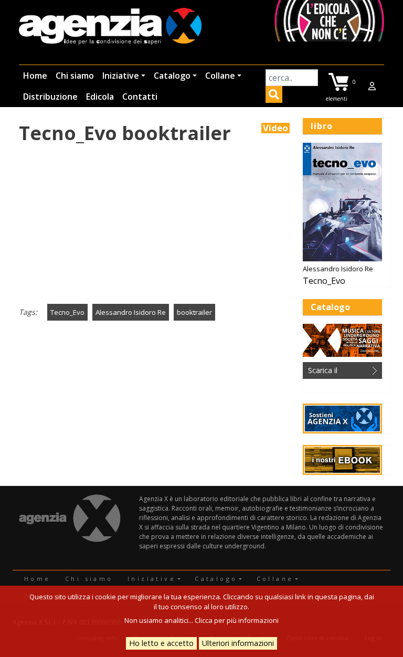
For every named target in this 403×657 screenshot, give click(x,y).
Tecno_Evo (67, 312)
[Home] (110, 27)
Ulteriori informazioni (238, 643)
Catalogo (172, 75)
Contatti (139, 96)
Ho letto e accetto (161, 643)
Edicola (100, 96)
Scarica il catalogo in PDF (335, 372)
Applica (274, 96)
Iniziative (120, 75)
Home (35, 75)
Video (275, 128)
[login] (372, 86)
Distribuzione (50, 96)
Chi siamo (75, 75)
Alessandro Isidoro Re (131, 312)
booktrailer (194, 312)
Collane (220, 75)
